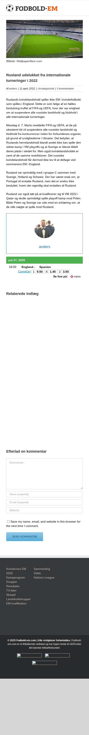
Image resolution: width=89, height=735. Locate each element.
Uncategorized (46, 88)
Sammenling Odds (42, 571)
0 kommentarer (65, 88)
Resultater (13, 586)
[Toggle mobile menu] (81, 8)
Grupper (11, 581)
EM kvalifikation (16, 603)
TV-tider (11, 590)
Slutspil (11, 594)
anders (13, 88)
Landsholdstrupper (17, 599)
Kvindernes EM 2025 (16, 571)
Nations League (44, 577)
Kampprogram (15, 577)
